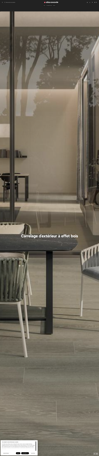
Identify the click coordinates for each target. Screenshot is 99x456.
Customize (24, 453)
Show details (6, 453)
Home (44, 5)
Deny (18, 453)
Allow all (33, 453)
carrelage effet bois (49, 5)
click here (27, 450)
